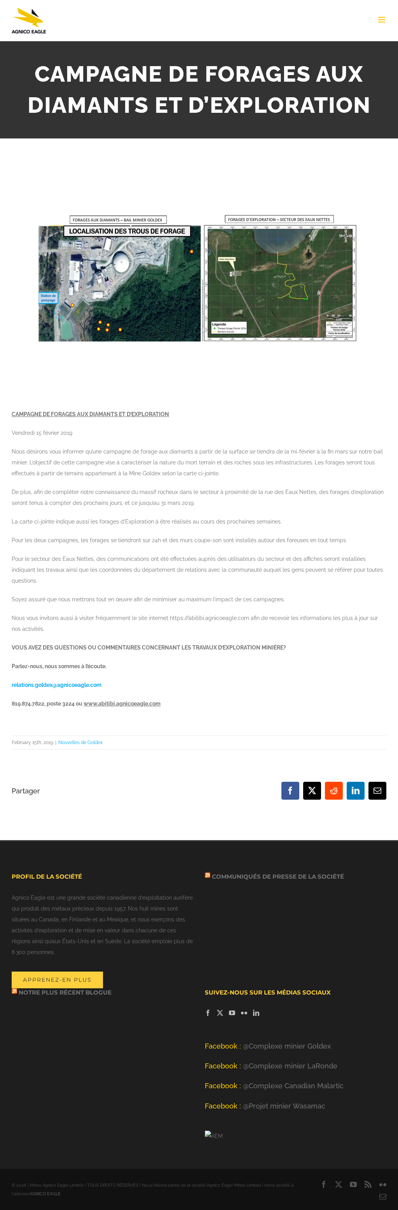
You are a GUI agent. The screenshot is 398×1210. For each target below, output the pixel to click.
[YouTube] (232, 1013)
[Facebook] (208, 1013)
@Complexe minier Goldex (268, 1046)
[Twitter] (220, 1013)
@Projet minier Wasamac (265, 1106)
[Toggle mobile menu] (382, 20)
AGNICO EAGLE (45, 1193)
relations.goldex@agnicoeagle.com (56, 685)
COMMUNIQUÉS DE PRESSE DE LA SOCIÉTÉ (278, 876)
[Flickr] (244, 1013)
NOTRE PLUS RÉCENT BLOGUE (65, 992)
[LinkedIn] (256, 1013)
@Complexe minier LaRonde (271, 1066)
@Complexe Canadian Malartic (274, 1086)
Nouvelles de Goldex (80, 742)
